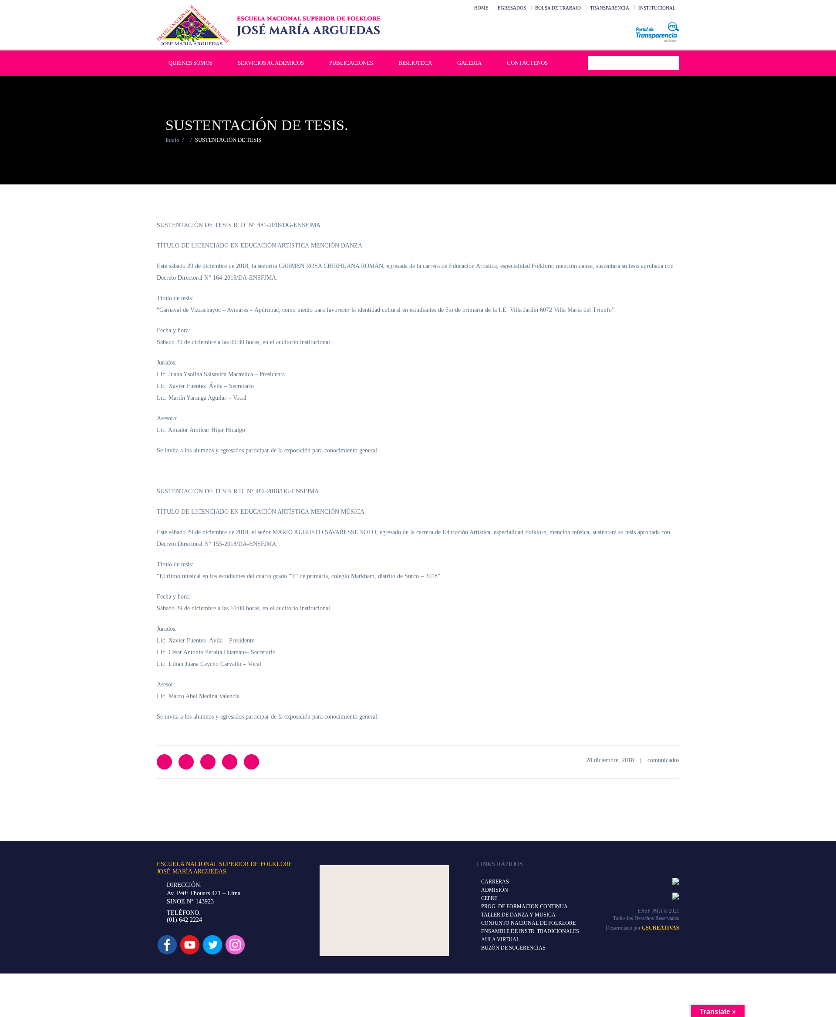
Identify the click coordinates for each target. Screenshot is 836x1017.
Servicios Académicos (271, 63)
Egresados (512, 7)
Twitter (164, 761)
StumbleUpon (251, 761)
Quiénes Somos (190, 63)
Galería (469, 63)
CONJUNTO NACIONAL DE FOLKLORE (528, 923)
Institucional (657, 7)
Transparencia (609, 7)
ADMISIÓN (494, 890)
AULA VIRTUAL (500, 940)
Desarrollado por (642, 928)
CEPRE (489, 898)
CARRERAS (495, 882)
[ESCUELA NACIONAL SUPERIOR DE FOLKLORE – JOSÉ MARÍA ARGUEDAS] (269, 25)
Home (481, 7)
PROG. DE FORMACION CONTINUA (524, 906)
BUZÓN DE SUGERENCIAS (513, 948)
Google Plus (229, 761)
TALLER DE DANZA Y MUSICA (518, 915)
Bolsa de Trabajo (558, 7)
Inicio (172, 140)
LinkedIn (208, 761)
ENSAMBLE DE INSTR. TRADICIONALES (530, 931)
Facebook (186, 761)
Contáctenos (527, 63)
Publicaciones (351, 63)
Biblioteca (415, 63)
